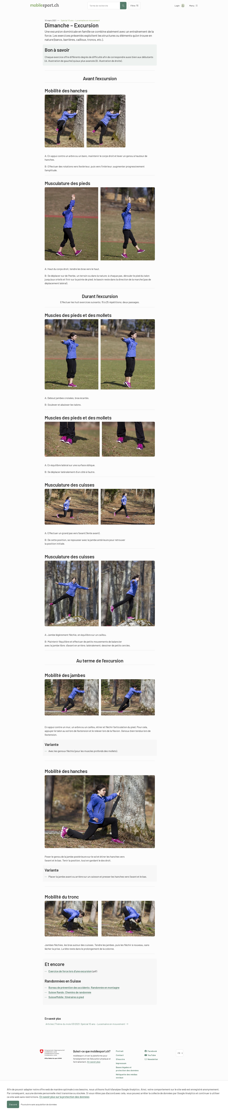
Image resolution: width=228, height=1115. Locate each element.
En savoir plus (93, 1061)
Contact (120, 1055)
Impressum (121, 1063)
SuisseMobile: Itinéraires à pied (66, 997)
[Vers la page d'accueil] (44, 5)
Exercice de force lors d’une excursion (70, 971)
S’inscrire (120, 1059)
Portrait (119, 1051)
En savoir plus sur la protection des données (64, 1096)
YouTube (151, 1055)
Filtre (133, 5)
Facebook (152, 1051)
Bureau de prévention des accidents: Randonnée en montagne (83, 987)
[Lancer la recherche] (123, 5)
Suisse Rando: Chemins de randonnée (69, 992)
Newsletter (152, 1059)
